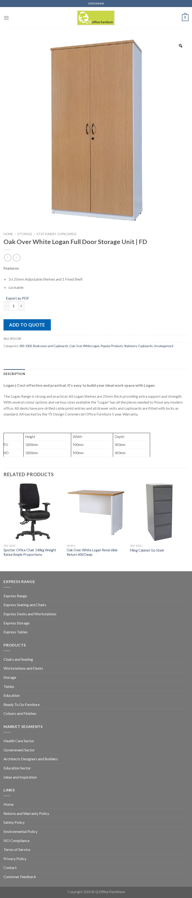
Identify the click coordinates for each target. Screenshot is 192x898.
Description (14, 374)
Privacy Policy (15, 858)
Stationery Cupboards (57, 234)
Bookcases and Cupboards (50, 346)
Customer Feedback (20, 876)
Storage (24, 234)
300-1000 (25, 346)
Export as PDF (17, 298)
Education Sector (17, 768)
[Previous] (3, 526)
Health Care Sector (19, 740)
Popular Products (112, 346)
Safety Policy (14, 822)
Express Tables (16, 632)
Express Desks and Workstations (30, 614)
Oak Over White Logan (84, 346)
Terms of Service (17, 849)
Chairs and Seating (18, 659)
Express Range (15, 596)
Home (8, 234)
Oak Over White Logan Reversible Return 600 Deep (92, 552)
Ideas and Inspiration (20, 777)
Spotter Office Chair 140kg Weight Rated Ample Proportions (30, 552)
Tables (9, 686)
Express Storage (17, 623)
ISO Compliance (17, 840)
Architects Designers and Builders (31, 759)
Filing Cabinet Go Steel (147, 550)
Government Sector (19, 750)
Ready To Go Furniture (22, 704)
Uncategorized (163, 346)
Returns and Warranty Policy (26, 813)
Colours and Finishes (20, 713)
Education (12, 695)
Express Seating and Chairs (25, 604)
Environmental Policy (20, 831)
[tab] (14, 373)
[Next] (188, 526)
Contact (10, 867)
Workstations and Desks (23, 668)
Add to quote (27, 324)
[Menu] (6, 17)
